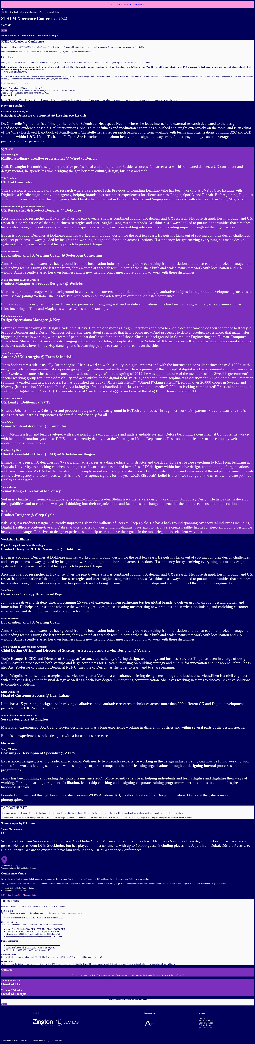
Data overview (56, 1040)
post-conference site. (79, 913)
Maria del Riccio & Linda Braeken (20, 279)
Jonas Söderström (11, 353)
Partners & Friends (206, 1020)
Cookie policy (43, 1040)
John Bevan (7, 590)
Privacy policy (31, 1040)
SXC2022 (5, 12)
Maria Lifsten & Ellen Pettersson (19, 715)
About (37, 12)
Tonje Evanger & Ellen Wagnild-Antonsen (24, 646)
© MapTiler (6, 895)
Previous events (46, 12)
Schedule (13, 12)
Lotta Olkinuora (10, 691)
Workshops (29, 12)
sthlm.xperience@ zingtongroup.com (98, 975)
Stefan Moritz (8, 487)
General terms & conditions (12, 1040)
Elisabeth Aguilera (11, 450)
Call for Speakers (206, 1025)
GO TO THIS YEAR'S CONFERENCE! (127, 4)
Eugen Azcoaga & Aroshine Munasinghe (23, 545)
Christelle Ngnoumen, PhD (15, 111)
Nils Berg (6, 511)
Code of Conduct (206, 1023)
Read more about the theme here (14, 83)
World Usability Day (27, 51)
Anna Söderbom (10, 251)
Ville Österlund (9, 178)
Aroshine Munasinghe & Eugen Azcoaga (23, 206)
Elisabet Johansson (11, 398)
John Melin (7, 422)
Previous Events (205, 1027)
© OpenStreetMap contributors (24, 895)
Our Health (203, 1018)
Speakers (21, 12)
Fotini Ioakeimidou (11, 316)
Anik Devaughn (9, 154)
